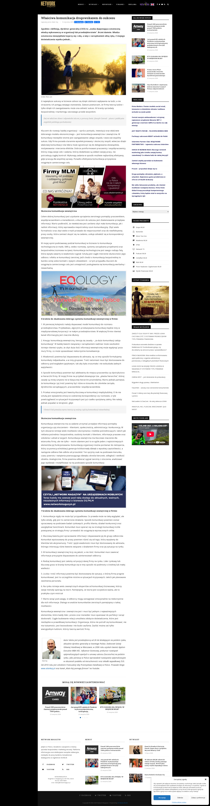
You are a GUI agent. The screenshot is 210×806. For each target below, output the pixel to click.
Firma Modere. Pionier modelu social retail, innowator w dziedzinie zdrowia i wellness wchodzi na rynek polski (148, 109)
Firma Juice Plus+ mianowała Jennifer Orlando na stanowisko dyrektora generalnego (156, 73)
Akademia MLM (141, 240)
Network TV (140, 249)
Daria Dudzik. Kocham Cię (155, 775)
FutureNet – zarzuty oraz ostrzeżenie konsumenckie (150, 388)
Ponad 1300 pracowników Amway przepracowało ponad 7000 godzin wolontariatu (157, 27)
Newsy (81, 4)
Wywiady (93, 4)
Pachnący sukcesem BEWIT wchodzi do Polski (150, 136)
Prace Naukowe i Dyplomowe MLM (148, 267)
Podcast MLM (141, 253)
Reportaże (106, 4)
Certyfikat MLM (141, 258)
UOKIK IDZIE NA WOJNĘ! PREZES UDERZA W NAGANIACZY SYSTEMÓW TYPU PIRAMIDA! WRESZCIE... (148, 369)
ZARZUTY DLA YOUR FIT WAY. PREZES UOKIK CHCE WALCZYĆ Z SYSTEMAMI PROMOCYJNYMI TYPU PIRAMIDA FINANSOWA (149, 336)
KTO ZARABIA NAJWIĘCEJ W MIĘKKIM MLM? (112, 708)
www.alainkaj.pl (48, 668)
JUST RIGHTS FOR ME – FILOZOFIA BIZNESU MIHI (150, 131)
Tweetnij (89, 22)
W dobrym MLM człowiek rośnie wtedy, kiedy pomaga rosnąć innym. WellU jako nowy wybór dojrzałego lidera (156, 763)
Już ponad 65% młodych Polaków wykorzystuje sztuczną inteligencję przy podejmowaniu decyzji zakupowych (157, 43)
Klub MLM (139, 262)
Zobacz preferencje (198, 798)
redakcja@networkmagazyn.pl (62, 782)
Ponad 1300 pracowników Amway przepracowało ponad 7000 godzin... (55, 709)
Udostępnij (79, 22)
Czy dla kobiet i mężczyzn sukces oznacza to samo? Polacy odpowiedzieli (157, 87)
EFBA (138, 245)
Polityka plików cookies (179, 802)
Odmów (180, 798)
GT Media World (122, 803)
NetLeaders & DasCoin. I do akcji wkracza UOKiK (149, 401)
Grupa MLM (140, 227)
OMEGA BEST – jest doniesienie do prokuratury (148, 377)
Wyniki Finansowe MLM (144, 271)
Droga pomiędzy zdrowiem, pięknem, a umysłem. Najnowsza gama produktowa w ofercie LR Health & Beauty (148, 177)
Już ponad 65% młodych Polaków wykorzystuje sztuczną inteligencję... (84, 709)
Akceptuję (162, 798)
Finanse (120, 4)
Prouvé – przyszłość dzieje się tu (144, 169)
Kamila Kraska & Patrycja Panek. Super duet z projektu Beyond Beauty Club (155, 748)
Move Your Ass (141, 236)
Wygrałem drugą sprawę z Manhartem (145, 382)
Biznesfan (139, 232)
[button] (206, 779)
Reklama (132, 4)
